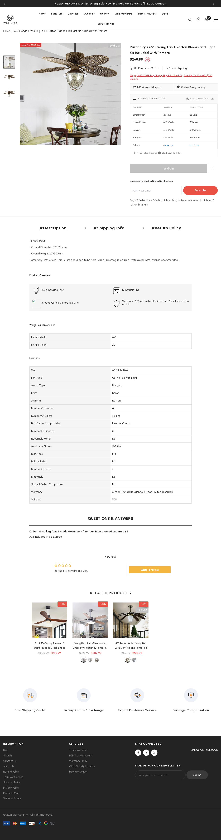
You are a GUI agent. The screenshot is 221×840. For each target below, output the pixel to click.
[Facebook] (138, 753)
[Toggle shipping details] (212, 99)
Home (6, 31)
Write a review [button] (150, 569)
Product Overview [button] (40, 275)
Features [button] (34, 358)
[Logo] (15, 19)
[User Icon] (198, 19)
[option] (110, 3)
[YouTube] (154, 753)
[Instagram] (146, 753)
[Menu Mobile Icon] (216, 19)
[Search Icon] (190, 19)
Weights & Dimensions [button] (42, 325)
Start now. (167, 153)
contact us (168, 145)
